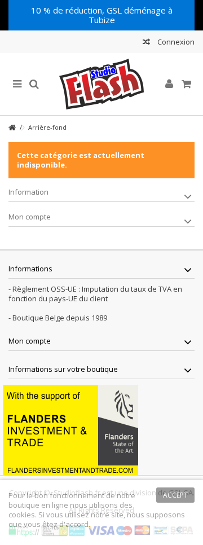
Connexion (175, 42)
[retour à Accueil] (11, 128)
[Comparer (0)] (146, 43)
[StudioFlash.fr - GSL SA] (101, 84)
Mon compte (29, 217)
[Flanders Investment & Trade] (70, 429)
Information (28, 192)
